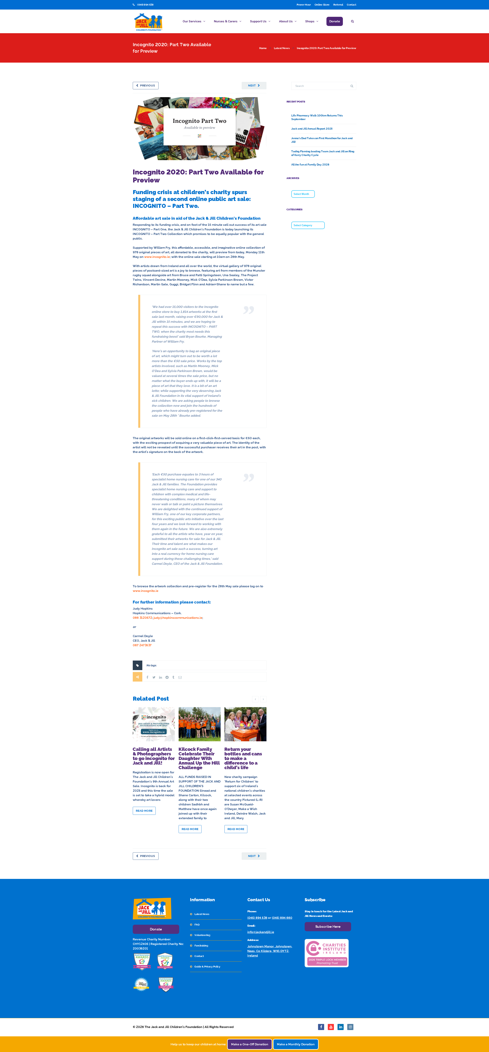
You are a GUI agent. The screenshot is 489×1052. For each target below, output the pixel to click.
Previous (147, 85)
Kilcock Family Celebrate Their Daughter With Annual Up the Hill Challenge (199, 758)
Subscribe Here (328, 927)
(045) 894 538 (257, 918)
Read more (144, 810)
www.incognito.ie (157, 257)
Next (252, 85)
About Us (286, 21)
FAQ (196, 924)
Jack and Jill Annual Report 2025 (312, 128)
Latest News (282, 48)
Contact (351, 4)
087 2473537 (142, 645)
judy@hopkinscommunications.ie (178, 618)
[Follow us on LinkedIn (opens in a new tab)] (341, 1027)
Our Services (192, 21)
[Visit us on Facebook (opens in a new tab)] (321, 1027)
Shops (309, 21)
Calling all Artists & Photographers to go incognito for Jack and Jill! (154, 756)
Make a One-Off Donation (249, 1044)
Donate (334, 21)
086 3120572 (142, 618)
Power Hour (304, 4)
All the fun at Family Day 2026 (310, 164)
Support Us (258, 21)
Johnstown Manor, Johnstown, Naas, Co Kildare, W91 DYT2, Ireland (269, 951)
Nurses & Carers (225, 21)
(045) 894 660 (282, 918)
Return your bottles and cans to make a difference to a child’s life (243, 758)
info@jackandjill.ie (260, 932)
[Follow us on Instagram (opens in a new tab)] (350, 1027)
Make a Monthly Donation (296, 1044)
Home (263, 48)
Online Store (322, 4)
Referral (338, 4)
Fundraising (201, 945)
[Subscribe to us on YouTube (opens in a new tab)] (331, 1027)
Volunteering (202, 935)
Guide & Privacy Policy (207, 966)
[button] (353, 22)
